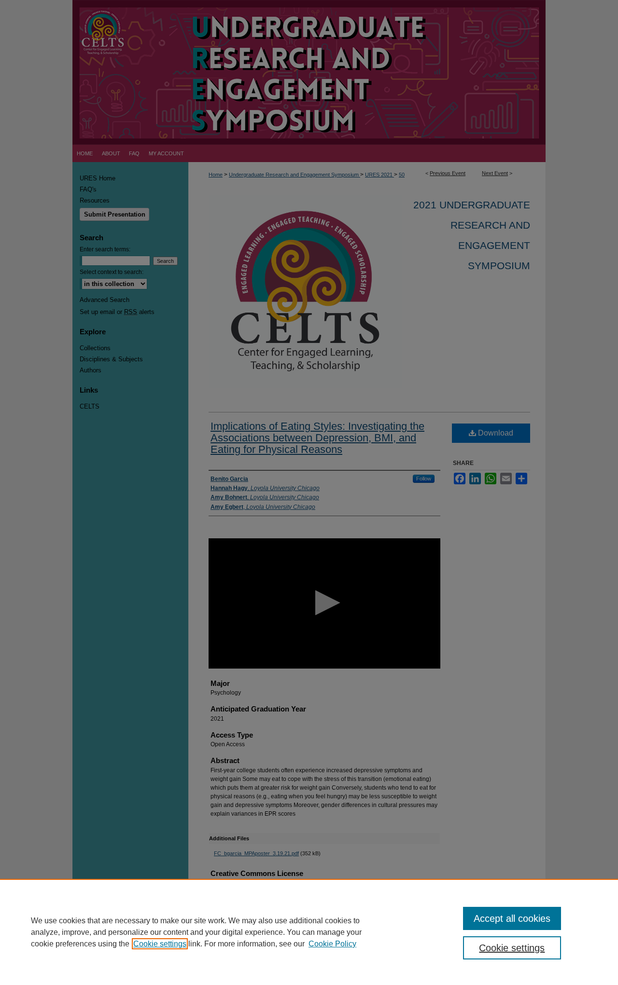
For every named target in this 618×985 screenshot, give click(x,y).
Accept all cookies (512, 918)
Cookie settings (159, 944)
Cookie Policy (332, 944)
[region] (309, 932)
